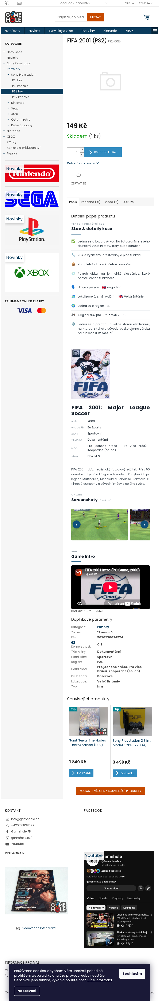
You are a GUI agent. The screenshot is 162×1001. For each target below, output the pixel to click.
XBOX (11, 136)
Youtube (17, 844)
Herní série (14, 52)
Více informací (99, 980)
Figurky (12, 153)
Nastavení (27, 990)
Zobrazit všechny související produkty (111, 791)
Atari (14, 114)
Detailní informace (81, 163)
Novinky (12, 58)
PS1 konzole (20, 86)
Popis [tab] (73, 202)
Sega (15, 108)
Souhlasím (132, 973)
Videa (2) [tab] (112, 202)
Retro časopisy (21, 125)
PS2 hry (17, 91)
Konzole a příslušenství (23, 148)
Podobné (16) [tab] (91, 202)
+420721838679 (22, 825)
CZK (128, 3)
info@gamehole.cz (25, 819)
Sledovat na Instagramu (39, 928)
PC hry (11, 142)
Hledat (95, 17)
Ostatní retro (20, 119)
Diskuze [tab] (128, 202)
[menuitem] (12, 30)
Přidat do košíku (105, 152)
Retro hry (13, 69)
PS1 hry (17, 80)
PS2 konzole (20, 97)
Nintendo (17, 103)
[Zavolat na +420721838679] (11, 3)
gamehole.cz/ (21, 838)
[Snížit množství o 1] (82, 154)
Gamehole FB (21, 831)
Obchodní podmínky (75, 3)
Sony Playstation (19, 63)
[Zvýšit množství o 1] (82, 150)
